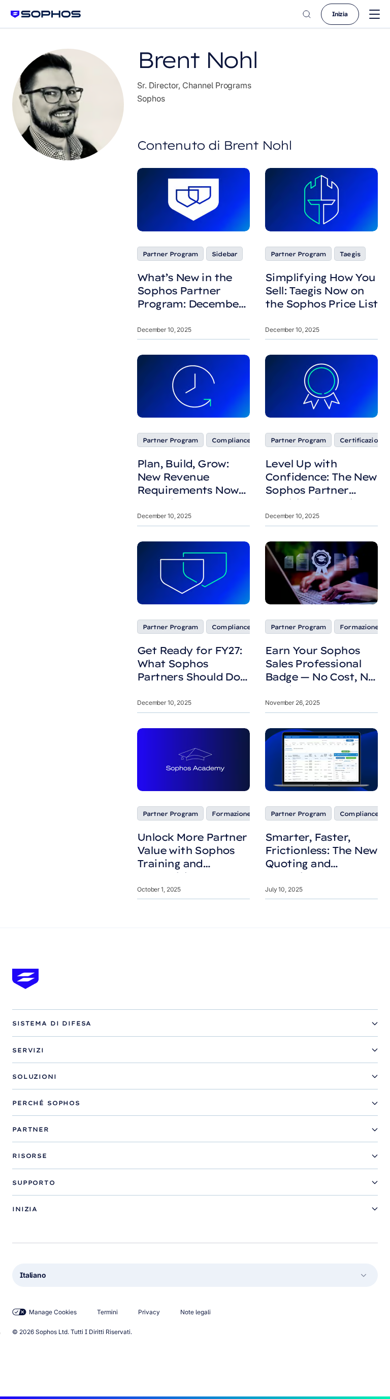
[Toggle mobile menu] (374, 14)
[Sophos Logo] (45, 14)
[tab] (195, 1023)
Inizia (340, 14)
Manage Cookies (53, 1312)
